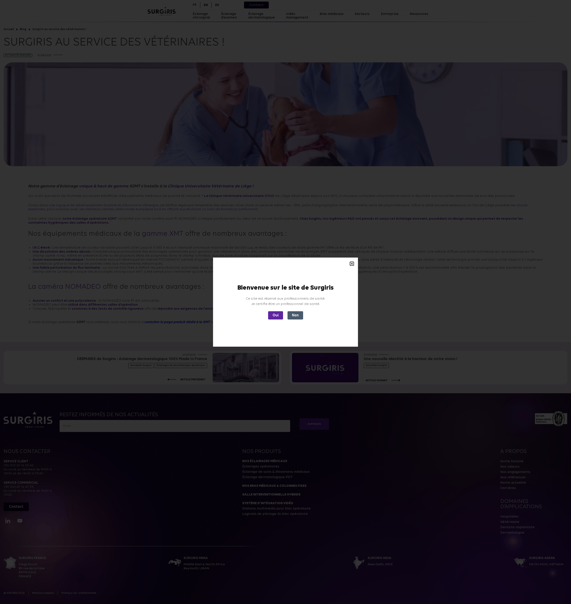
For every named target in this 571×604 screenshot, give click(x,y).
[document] (285, 302)
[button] (352, 263)
